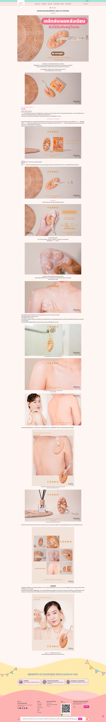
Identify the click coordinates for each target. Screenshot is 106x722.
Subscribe (86, 706)
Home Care (50, 3)
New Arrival (37, 3)
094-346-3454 (23, 703)
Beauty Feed (68, 3)
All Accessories (57, 3)
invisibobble (43, 3)
